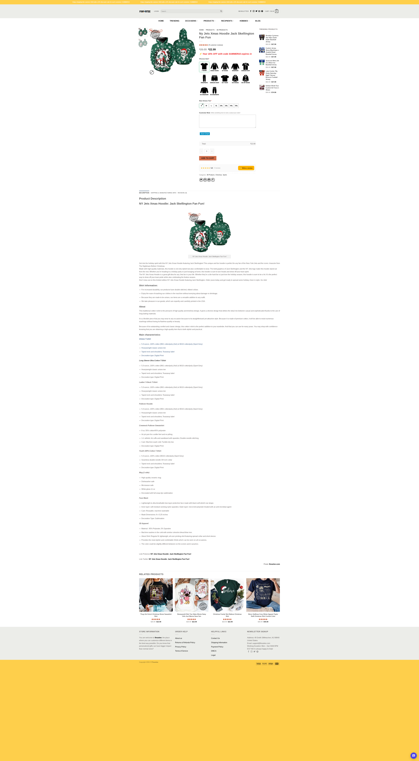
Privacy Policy (180, 650)
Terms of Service (181, 654)
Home (161, 21)
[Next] (192, 51)
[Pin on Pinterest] (209, 183)
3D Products (222, 30)
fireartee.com (274, 568)
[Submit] (221, 11)
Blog (257, 21)
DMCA (213, 654)
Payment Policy (217, 650)
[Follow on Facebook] (251, 11)
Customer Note (204, 116)
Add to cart (207, 162)
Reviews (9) (182, 196)
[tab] (144, 196)
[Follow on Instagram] (253, 11)
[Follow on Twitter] (256, 11)
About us (178, 642)
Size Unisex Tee (205, 104)
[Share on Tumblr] (213, 183)
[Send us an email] (259, 11)
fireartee (158, 641)
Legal (213, 659)
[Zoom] (152, 72)
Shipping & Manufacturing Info (163, 196)
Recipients (226, 21)
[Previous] (153, 51)
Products (209, 21)
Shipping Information (219, 646)
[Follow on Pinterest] (262, 11)
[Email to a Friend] (205, 183)
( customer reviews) (215, 45)
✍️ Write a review (246, 171)
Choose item (204, 62)
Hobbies (244, 21)
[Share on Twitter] (201, 183)
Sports (225, 178)
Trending (174, 21)
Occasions (190, 21)
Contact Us (215, 642)
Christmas (219, 178)
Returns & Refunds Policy (185, 646)
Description (144, 196)
